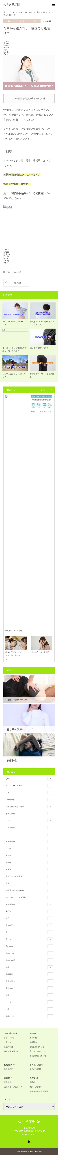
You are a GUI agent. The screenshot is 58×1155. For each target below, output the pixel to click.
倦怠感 (28, 855)
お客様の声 (8, 1069)
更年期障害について (38, 1056)
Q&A (9, 21)
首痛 (28, 1009)
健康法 (28, 869)
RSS (29, 1141)
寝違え (28, 883)
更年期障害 (28, 904)
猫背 (28, 918)
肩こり (28, 939)
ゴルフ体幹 (28, 827)
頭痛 (28, 995)
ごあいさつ (8, 1042)
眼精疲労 (28, 925)
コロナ (28, 834)
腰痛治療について (37, 1047)
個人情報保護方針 (11, 1051)
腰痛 (34, 21)
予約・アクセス (36, 1087)
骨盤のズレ (28, 1016)
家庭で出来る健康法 (28, 876)
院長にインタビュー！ (13, 1087)
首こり (28, 1002)
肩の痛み (28, 946)
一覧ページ (43, 390)
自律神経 (28, 974)
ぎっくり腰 (28, 813)
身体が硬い (28, 981)
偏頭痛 (28, 862)
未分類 (28, 911)
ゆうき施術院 (11, 4)
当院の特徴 (8, 1047)
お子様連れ (28, 799)
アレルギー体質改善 (28, 785)
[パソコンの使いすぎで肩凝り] (16, 282)
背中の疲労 (28, 960)
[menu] (53, 4)
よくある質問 (35, 1069)
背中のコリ (28, 953)
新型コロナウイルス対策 (28, 897)
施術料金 (33, 1038)
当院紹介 (33, 1082)
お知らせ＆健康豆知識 (28, 806)
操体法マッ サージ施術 (28, 890)
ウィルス (28, 792)
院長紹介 (7, 1082)
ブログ (28, 848)
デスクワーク (28, 841)
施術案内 (33, 1042)
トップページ (9, 1038)
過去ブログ (28, 988)
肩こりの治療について (39, 1051)
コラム (22, 21)
